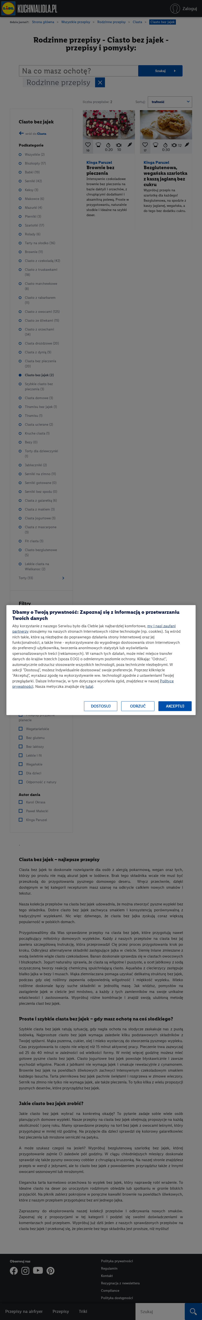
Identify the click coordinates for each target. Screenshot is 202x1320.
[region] (101, 660)
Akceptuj (175, 706)
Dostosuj (101, 706)
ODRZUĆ (138, 706)
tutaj (89, 686)
